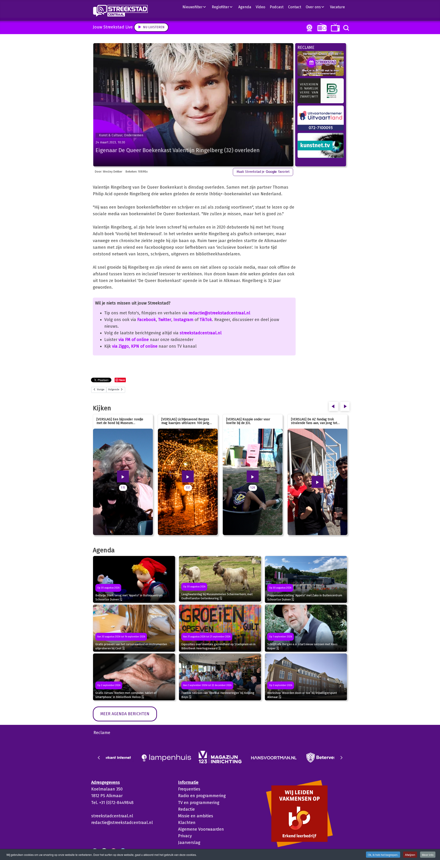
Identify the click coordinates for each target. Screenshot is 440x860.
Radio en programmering (202, 795)
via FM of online (133, 339)
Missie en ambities (195, 815)
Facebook (146, 319)
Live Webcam (308, 27)
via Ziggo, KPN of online (134, 346)
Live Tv (334, 27)
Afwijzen (410, 855)
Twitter (164, 319)
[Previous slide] (99, 757)
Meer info (428, 855)
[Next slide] (341, 757)
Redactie (186, 809)
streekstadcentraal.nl (201, 332)
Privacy (185, 835)
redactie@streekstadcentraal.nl (219, 313)
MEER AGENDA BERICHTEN (124, 713)
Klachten (186, 822)
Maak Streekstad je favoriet (262, 172)
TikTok (206, 319)
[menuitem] (195, 7)
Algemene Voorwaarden (201, 829)
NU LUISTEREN (321, 27)
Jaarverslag (189, 842)
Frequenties (189, 789)
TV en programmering (198, 802)
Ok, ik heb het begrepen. (383, 855)
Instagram (183, 319)
